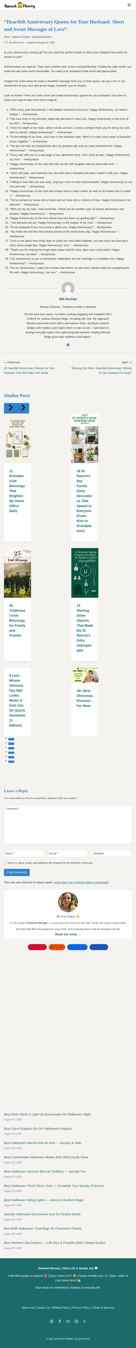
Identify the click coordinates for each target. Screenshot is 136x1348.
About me (28, 1307)
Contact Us (43, 1307)
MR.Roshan (18, 42)
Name (10, 853)
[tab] (11, 739)
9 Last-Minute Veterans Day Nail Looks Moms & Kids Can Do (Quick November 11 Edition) (17, 700)
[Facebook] (59, 1321)
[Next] (23, 408)
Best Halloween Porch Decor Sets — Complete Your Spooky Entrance (54, 1186)
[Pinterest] (51, 1321)
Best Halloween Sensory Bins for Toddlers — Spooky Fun (45, 1171)
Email (53, 853)
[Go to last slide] (10, 408)
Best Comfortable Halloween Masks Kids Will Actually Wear (46, 1157)
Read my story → (68, 934)
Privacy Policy (81, 1307)
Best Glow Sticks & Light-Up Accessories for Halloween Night (47, 1114)
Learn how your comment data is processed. (81, 882)
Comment (12, 808)
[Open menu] (129, 4)
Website (99, 853)
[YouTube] (68, 1321)
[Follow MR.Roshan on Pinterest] (68, 345)
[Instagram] (76, 1321)
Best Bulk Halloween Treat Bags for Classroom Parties (42, 1228)
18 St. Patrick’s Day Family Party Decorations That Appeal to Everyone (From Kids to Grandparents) (84, 501)
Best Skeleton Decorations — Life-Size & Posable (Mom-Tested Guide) (54, 1242)
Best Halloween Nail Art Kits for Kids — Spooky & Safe (42, 1143)
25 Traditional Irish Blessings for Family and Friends (17, 620)
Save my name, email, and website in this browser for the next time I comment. (50, 862)
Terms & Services (103, 1307)
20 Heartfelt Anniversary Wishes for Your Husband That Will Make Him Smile (29, 367)
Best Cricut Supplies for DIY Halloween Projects (38, 1128)
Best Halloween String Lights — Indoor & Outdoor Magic (44, 1200)
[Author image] (6, 43)
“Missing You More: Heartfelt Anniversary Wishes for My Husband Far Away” (101, 367)
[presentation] (17, 438)
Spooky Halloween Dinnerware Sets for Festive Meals (42, 1214)
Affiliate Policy (61, 1307)
